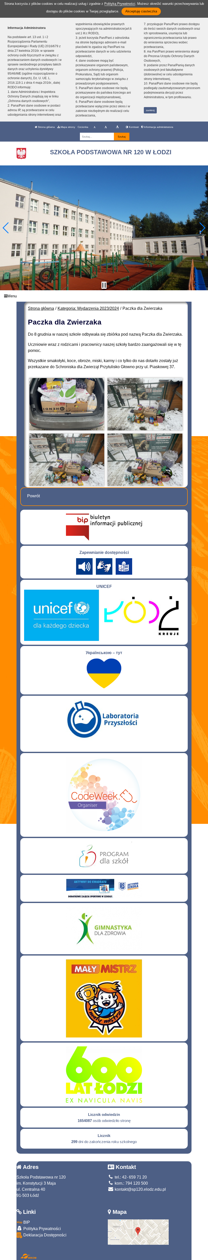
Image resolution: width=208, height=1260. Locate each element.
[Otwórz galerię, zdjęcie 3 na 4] (66, 460)
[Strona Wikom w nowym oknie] (28, 1256)
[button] (6, 227)
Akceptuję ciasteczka (141, 11)
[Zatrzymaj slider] (104, 285)
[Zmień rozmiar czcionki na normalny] (94, 127)
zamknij (150, 110)
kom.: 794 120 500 (131, 1183)
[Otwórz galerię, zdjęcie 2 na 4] (145, 404)
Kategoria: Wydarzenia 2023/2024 (88, 308)
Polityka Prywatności (41, 1229)
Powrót (33, 496)
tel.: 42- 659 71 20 (130, 1177)
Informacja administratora (158, 127)
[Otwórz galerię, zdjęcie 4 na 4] (145, 460)
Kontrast (133, 127)
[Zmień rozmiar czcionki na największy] (117, 127)
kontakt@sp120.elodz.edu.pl (140, 1189)
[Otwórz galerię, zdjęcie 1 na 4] (66, 404)
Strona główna (46, 127)
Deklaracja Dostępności (44, 1235)
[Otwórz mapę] (138, 1232)
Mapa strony (67, 127)
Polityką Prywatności (119, 4)
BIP (26, 1222)
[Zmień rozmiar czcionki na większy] (105, 127)
